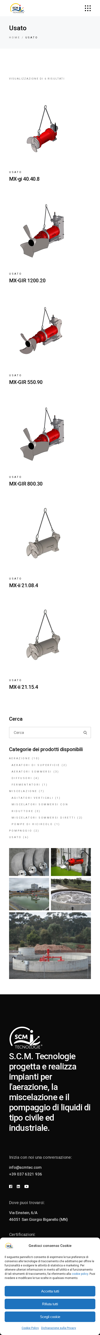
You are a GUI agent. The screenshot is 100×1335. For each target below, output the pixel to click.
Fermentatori (26, 784)
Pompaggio (20, 830)
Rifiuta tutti (50, 1304)
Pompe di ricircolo (32, 824)
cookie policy (80, 1273)
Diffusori (22, 778)
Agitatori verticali (32, 797)
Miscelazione (23, 791)
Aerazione (19, 758)
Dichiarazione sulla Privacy (58, 1328)
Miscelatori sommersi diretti (44, 817)
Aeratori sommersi (32, 771)
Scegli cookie (50, 1317)
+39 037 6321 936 (25, 1174)
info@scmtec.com (25, 1167)
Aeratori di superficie (36, 765)
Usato (15, 172)
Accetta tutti (50, 1291)
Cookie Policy (30, 1328)
